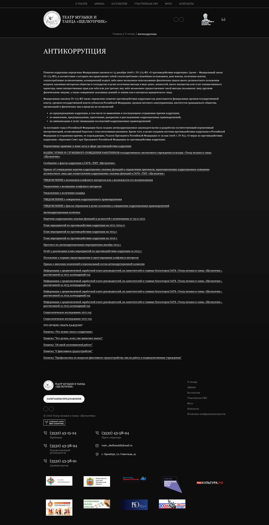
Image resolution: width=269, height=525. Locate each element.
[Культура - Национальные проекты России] (172, 484)
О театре (81, 3)
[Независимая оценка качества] (97, 503)
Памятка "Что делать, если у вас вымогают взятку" (73, 338)
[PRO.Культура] (210, 482)
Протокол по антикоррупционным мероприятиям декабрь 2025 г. (82, 244)
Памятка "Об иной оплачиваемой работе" (68, 344)
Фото (168, 3)
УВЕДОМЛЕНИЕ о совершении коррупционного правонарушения (82, 199)
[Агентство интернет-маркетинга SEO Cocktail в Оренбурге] (54, 423)
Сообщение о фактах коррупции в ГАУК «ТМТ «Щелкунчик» (79, 163)
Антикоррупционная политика (61, 212)
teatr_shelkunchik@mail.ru (117, 445)
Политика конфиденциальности (206, 413)
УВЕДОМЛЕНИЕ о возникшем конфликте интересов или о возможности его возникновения (98, 179)
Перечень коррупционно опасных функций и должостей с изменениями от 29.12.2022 (94, 218)
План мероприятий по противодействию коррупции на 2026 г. (80, 238)
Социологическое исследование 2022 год (67, 318)
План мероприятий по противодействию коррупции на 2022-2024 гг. (84, 225)
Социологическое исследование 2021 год (67, 312)
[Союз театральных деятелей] (134, 504)
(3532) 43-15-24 (63, 433)
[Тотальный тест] (59, 507)
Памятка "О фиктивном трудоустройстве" (68, 351)
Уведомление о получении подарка (64, 192)
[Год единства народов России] (172, 504)
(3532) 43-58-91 (63, 461)
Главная (117, 33)
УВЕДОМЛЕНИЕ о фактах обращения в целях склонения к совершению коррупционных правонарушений (106, 205)
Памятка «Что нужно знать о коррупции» (68, 331)
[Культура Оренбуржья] (59, 481)
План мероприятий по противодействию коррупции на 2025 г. (80, 231)
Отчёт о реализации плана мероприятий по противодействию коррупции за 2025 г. (92, 251)
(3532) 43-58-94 (63, 446)
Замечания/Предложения (64, 399)
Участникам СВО (146, 3)
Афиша (99, 3)
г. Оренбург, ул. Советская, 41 (119, 454)
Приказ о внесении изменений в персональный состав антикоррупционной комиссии (94, 263)
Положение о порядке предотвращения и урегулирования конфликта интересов (91, 257)
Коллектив (119, 3)
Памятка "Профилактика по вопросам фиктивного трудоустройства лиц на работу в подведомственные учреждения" (112, 357)
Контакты (186, 3)
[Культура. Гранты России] (134, 479)
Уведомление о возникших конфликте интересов (72, 186)
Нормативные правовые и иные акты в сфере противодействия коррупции (87, 146)
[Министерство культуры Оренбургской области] (97, 481)
